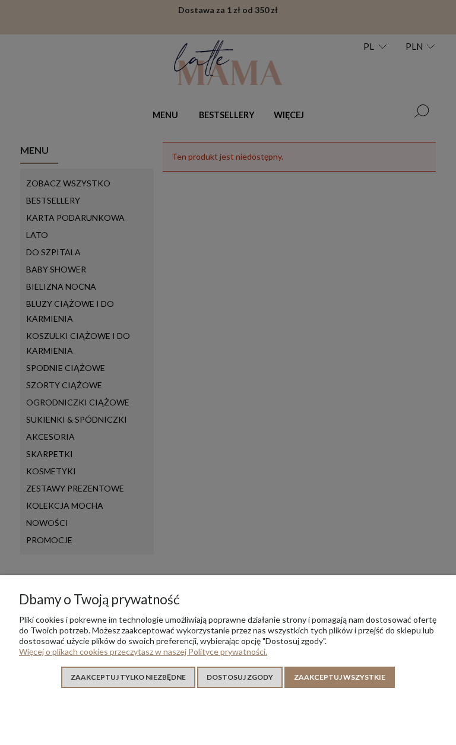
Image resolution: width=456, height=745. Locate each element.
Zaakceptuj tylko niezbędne (128, 677)
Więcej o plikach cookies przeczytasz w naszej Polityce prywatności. (143, 651)
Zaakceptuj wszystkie (339, 677)
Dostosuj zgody (240, 677)
